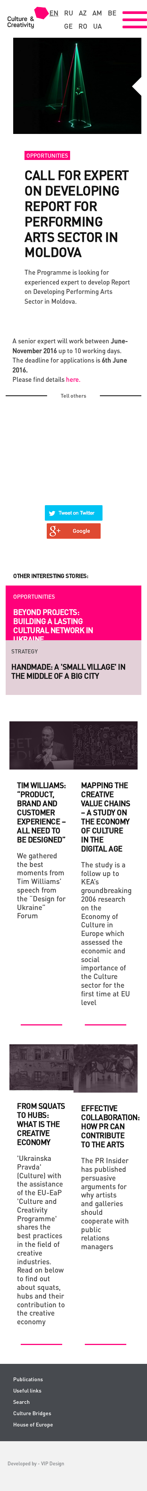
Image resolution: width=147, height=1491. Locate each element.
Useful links (27, 1390)
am (97, 13)
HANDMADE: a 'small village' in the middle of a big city (68, 671)
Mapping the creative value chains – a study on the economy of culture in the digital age (105, 816)
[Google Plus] (74, 526)
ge (68, 26)
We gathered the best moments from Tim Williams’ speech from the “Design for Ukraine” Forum (41, 886)
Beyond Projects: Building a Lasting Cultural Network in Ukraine (53, 625)
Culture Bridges (32, 1413)
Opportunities (47, 155)
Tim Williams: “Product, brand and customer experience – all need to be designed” (41, 812)
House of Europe (33, 1424)
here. (73, 379)
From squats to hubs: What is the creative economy (41, 1124)
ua (97, 26)
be (112, 13)
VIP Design (52, 1463)
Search (21, 1402)
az (83, 13)
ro (82, 26)
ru (68, 13)
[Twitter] (74, 508)
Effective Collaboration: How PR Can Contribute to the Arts (110, 1126)
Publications (28, 1379)
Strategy (24, 651)
